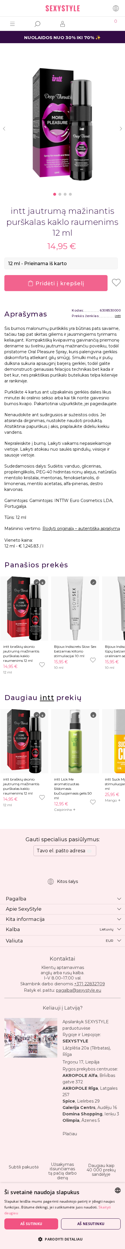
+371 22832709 (89, 983)
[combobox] (118, 1190)
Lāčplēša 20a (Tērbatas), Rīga (87, 1051)
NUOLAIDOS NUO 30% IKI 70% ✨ (62, 37)
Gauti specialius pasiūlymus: (63, 839)
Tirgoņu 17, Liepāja (81, 1062)
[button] (62, 1239)
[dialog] (62, 1216)
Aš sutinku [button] (31, 1223)
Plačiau (70, 1133)
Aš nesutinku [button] (91, 1223)
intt (118, 316)
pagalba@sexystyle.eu (78, 990)
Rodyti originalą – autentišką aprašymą (81, 528)
